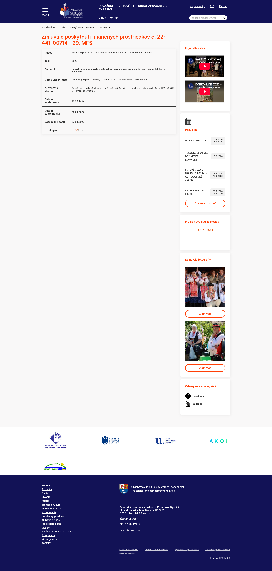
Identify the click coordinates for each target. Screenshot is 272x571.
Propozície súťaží (52, 523)
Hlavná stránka (48, 27)
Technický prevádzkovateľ (217, 549)
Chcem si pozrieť (205, 203)
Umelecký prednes (53, 516)
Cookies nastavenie (128, 549)
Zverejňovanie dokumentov (83, 27)
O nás (102, 17)
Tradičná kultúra (51, 504)
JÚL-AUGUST (205, 230)
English (223, 6)
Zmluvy (103, 27)
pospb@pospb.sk (129, 530)
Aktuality (47, 489)
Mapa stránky (197, 6)
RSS (212, 6)
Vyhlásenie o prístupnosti (187, 549)
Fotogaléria (48, 535)
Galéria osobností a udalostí (58, 531)
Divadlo (46, 497)
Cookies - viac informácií (156, 549)
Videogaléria (49, 539)
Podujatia (47, 485)
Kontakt (114, 17)
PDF (76, 130)
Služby (46, 527)
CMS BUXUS (224, 558)
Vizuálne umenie (51, 508)
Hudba (45, 500)
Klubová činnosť (51, 520)
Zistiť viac (205, 313)
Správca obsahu (127, 554)
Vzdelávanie (49, 512)
